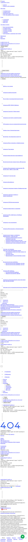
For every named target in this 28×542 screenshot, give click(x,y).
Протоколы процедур (8, 13)
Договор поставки (7, 31)
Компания (3, 443)
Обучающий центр (5, 440)
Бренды (2, 439)
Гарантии (5, 32)
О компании (6, 19)
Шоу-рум (5, 22)
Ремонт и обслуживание (9, 6)
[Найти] (5, 297)
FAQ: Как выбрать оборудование (11, 14)
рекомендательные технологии (8, 513)
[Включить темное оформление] (2, 72)
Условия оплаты (7, 28)
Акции (2, 438)
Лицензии (5, 21)
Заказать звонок (4, 46)
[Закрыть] (2, 366)
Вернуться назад (4, 434)
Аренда (5, 4)
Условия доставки (7, 29)
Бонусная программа (8, 27)
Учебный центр (6, 11)
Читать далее (16, 526)
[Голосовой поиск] (2, 297)
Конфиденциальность (6, 508)
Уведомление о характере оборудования (10, 442)
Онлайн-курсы (6, 12)
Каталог (2, 435)
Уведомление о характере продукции (12, 33)
